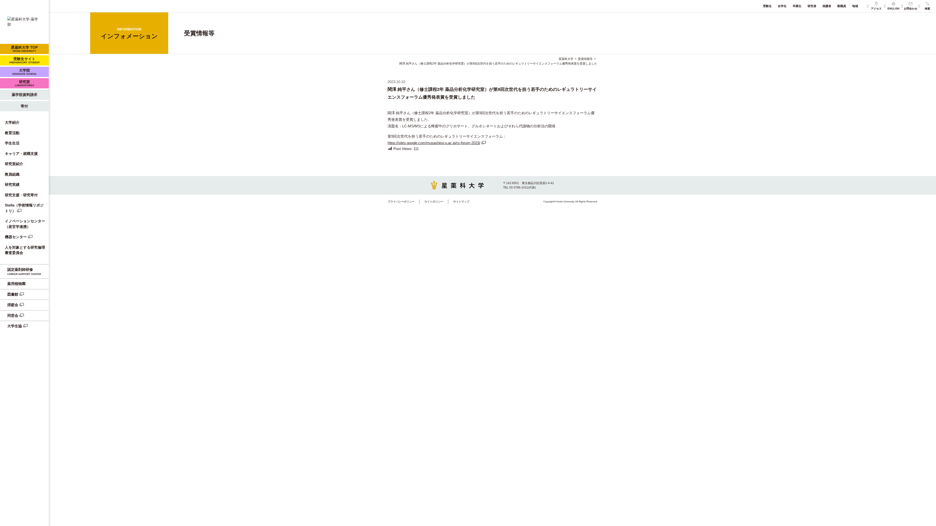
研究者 (812, 6)
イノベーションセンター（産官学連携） (25, 224)
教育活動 (12, 133)
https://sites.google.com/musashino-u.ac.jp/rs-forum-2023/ (434, 143)
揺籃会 (12, 305)
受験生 (767, 6)
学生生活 (12, 143)
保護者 (826, 6)
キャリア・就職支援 (21, 153)
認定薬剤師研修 (24, 271)
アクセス (876, 8)
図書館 (12, 294)
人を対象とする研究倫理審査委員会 (25, 250)
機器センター (16, 237)
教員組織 (12, 174)
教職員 (841, 6)
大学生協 (14, 326)
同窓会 (12, 315)
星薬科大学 (566, 59)
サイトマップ (461, 201)
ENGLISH (893, 8)
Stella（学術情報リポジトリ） (24, 208)
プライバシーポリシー (401, 201)
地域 (855, 6)
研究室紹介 (14, 164)
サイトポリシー (433, 201)
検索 (927, 8)
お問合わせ (910, 8)
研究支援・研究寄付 (21, 195)
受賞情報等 (585, 59)
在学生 (782, 6)
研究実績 (12, 184)
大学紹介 (12, 122)
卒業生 (797, 6)
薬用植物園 (16, 284)
